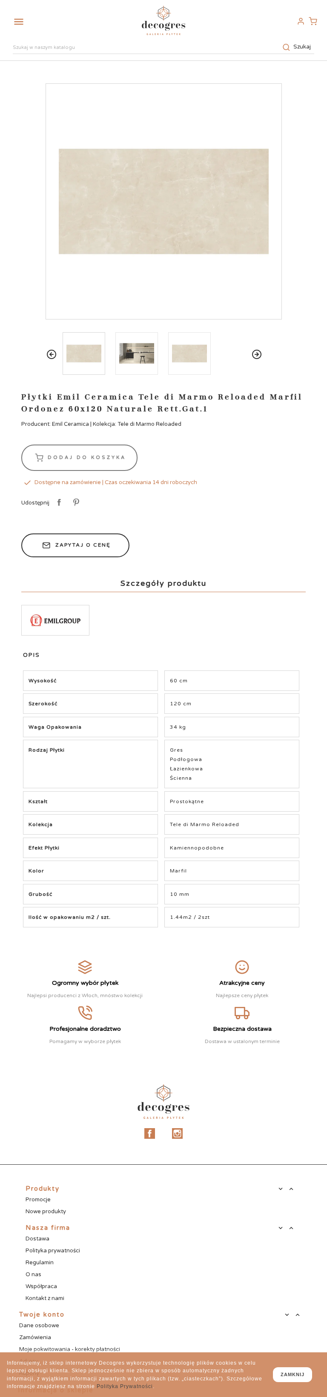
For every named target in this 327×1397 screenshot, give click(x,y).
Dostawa (37, 1238)
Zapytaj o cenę (83, 545)
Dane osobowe (39, 1325)
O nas (33, 1274)
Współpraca (41, 1286)
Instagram (177, 1133)
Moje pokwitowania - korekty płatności (69, 1349)
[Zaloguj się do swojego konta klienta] (301, 21)
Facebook (149, 1133)
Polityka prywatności (53, 1250)
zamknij (292, 1374)
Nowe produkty (46, 1211)
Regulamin (40, 1262)
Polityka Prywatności (125, 1386)
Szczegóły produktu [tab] (163, 583)
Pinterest (74, 502)
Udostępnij (57, 502)
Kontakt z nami (45, 1298)
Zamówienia (35, 1337)
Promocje (38, 1199)
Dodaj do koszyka (85, 457)
